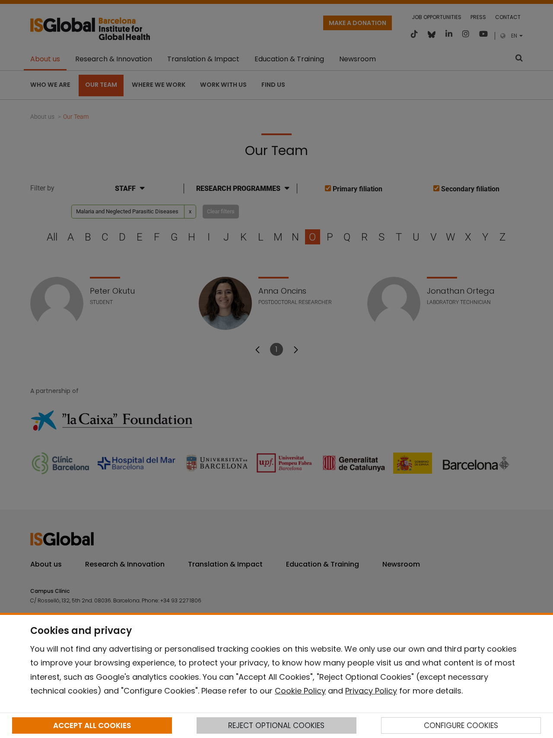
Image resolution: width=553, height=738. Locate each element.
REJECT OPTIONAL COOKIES (276, 725)
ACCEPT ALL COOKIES (92, 725)
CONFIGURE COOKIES (461, 725)
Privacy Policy (371, 690)
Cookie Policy (300, 690)
